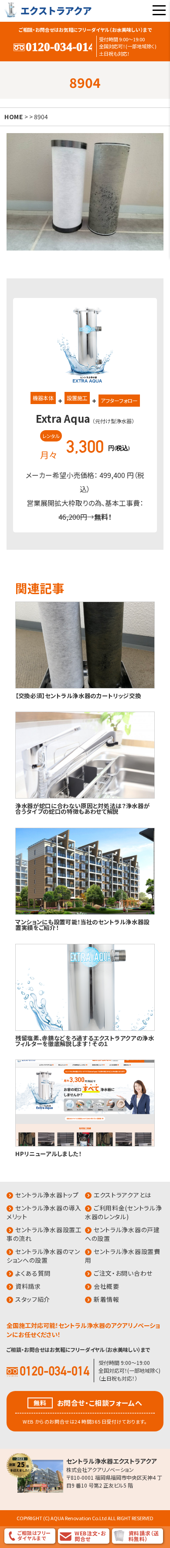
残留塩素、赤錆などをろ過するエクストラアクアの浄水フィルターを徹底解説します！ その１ (84, 1040)
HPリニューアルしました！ (48, 1153)
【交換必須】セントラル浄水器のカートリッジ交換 (78, 695)
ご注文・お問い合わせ (123, 1273)
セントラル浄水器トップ (47, 1194)
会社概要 (106, 1286)
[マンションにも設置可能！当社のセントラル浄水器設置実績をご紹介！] (85, 912)
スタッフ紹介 (32, 1299)
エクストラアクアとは (122, 1194)
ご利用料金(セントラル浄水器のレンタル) (123, 1212)
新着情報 (106, 1299)
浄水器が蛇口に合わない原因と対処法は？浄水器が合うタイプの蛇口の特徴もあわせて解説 (82, 808)
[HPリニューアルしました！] (85, 1144)
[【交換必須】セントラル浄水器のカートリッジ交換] (85, 686)
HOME (13, 116)
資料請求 (28, 1286)
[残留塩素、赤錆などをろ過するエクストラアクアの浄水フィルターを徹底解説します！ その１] (85, 1029)
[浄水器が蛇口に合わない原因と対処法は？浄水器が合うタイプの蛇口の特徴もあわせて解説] (85, 796)
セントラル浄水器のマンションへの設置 (43, 1255)
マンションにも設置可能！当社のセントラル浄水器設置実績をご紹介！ (82, 924)
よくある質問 (33, 1273)
